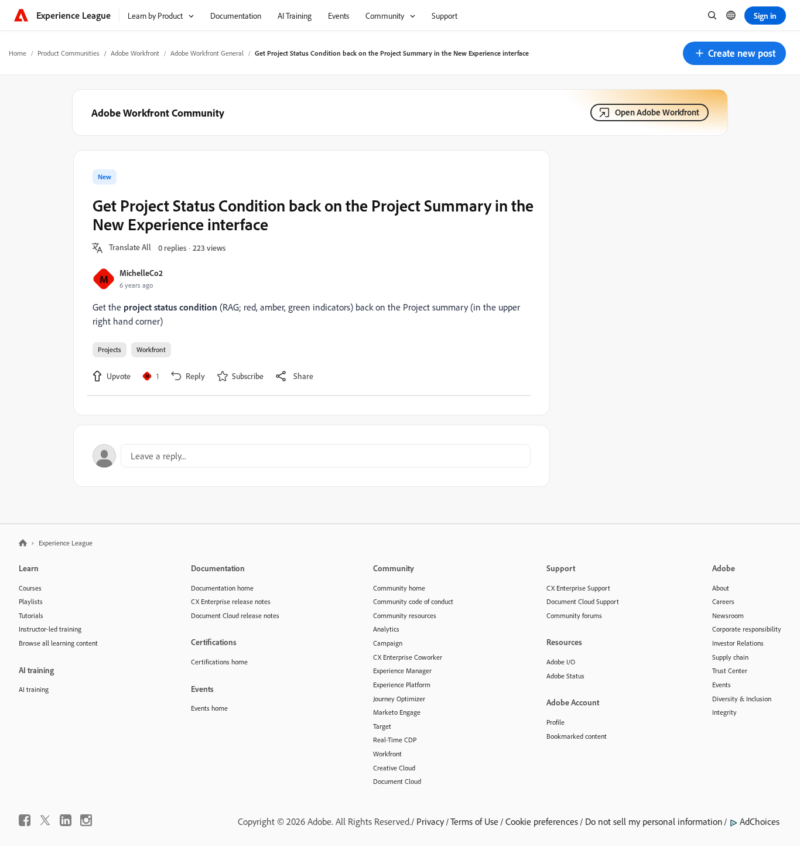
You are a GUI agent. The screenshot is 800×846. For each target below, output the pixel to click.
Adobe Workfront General (207, 53)
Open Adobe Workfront (657, 112)
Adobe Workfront (135, 53)
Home (17, 53)
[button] (734, 53)
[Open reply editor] (311, 455)
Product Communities (68, 53)
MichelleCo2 (141, 273)
